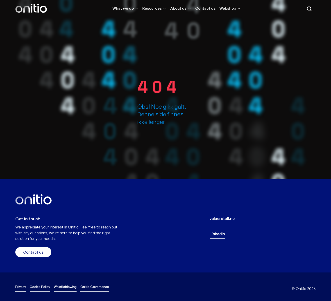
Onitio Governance (94, 287)
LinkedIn (217, 233)
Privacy (20, 287)
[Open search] (309, 9)
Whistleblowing (65, 287)
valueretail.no (222, 218)
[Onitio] (31, 8)
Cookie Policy (40, 287)
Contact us (205, 8)
